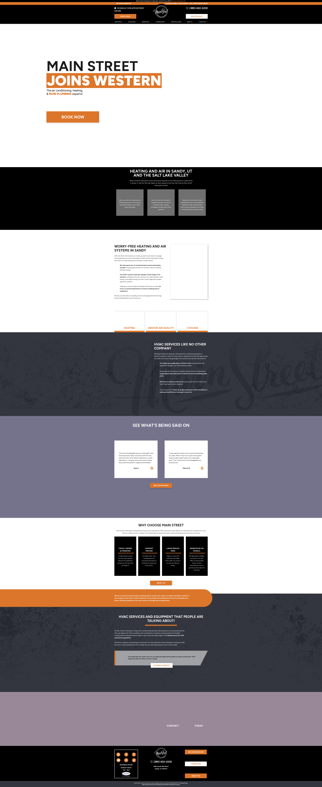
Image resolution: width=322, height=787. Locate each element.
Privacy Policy (184, 783)
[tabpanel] (129, 321)
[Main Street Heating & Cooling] (161, 12)
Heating (118, 22)
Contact (202, 22)
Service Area (176, 22)
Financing (160, 22)
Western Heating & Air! (178, 1)
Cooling (131, 22)
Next (212, 459)
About (189, 22)
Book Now (125, 16)
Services (145, 22)
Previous (109, 459)
